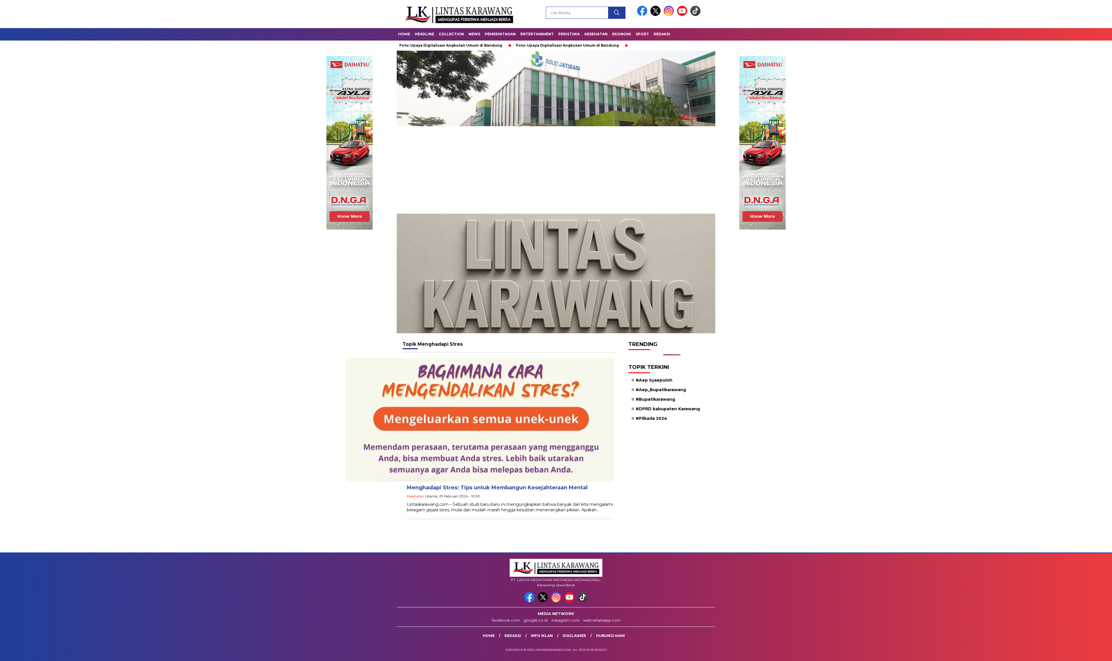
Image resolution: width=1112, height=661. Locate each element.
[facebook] (643, 14)
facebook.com (506, 620)
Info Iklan (542, 635)
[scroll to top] (1074, 652)
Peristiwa (569, 34)
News (474, 34)
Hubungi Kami (610, 635)
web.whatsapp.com (602, 620)
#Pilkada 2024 (651, 418)
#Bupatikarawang (655, 399)
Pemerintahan (500, 34)
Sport (642, 34)
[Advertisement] (556, 170)
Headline (424, 34)
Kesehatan (596, 34)
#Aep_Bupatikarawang (661, 389)
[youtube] (683, 14)
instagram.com (565, 620)
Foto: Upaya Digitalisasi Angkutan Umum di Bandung (513, 45)
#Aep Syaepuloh (654, 380)
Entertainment (537, 34)
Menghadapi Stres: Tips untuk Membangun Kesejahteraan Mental (497, 487)
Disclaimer (574, 635)
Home (404, 34)
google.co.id (536, 620)
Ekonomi (621, 34)
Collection (451, 34)
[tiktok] (695, 14)
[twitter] (656, 14)
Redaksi (662, 34)
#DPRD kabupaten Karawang (668, 408)
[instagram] (670, 14)
